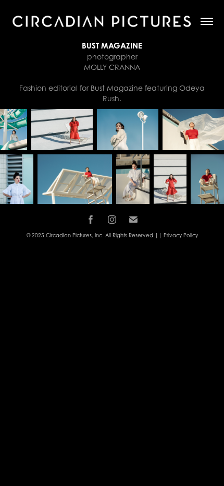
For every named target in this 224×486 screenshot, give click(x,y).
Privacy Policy (181, 235)
